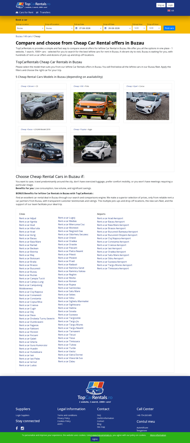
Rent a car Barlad (28, 245)
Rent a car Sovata (67, 311)
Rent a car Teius (66, 338)
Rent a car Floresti (28, 331)
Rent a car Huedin (28, 348)
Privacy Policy (63, 418)
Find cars (169, 28)
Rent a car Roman (67, 281)
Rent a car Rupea (67, 284)
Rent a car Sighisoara (69, 304)
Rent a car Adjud (27, 218)
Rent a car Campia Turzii (32, 278)
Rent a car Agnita (28, 221)
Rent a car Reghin (67, 274)
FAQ (99, 415)
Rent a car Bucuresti (29, 268)
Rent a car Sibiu (66, 297)
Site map (101, 427)
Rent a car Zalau (66, 361)
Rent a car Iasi (26, 355)
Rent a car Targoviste (69, 318)
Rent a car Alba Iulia (29, 228)
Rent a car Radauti (67, 264)
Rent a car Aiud (27, 225)
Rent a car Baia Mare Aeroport (113, 225)
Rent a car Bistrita (28, 251)
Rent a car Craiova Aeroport (111, 245)
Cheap (23, 86)
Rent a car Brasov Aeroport (111, 228)
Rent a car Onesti (67, 237)
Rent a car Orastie (67, 244)
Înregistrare (142, 430)
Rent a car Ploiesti (67, 257)
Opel (135, 86)
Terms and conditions (67, 415)
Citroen (31, 86)
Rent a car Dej (26, 311)
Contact (100, 421)
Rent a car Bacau (28, 238)
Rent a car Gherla (28, 341)
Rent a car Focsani (28, 335)
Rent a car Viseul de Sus (70, 358)
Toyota (83, 129)
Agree (95, 439)
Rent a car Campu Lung (31, 281)
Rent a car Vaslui (66, 351)
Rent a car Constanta (30, 298)
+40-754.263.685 (144, 415)
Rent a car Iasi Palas (29, 358)
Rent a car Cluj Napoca (31, 291)
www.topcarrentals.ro (102, 435)
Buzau (19, 36)
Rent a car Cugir (27, 308)
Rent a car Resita (67, 277)
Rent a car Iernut (28, 362)
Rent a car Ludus (28, 365)
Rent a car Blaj (26, 255)
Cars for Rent (26, 12)
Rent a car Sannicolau (69, 287)
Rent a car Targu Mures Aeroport (114, 265)
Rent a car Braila (27, 261)
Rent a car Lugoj (66, 217)
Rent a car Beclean (28, 248)
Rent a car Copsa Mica (30, 301)
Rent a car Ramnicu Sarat (71, 267)
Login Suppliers (22, 415)
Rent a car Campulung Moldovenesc (30, 287)
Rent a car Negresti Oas (70, 231)
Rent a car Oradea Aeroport (111, 251)
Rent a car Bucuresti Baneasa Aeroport (117, 231)
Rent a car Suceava (68, 314)
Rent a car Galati (27, 338)
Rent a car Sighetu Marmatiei (73, 301)
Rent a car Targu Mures (70, 324)
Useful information (105, 418)
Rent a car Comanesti (30, 295)
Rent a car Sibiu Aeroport (110, 258)
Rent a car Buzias (28, 275)
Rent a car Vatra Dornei (70, 354)
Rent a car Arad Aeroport (110, 218)
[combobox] (30, 28)
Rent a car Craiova (28, 305)
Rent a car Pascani (67, 247)
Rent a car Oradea (67, 241)
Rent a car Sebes (66, 294)
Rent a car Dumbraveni (31, 321)
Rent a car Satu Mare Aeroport (113, 255)
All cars (28, 36)
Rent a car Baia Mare (30, 241)
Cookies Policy (64, 421)
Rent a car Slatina (67, 307)
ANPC (60, 424)
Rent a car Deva (27, 315)
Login (170, 5)
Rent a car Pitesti (67, 254)
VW (82, 86)
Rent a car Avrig (27, 235)
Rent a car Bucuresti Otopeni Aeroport (117, 235)
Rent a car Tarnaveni (69, 331)
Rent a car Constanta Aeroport (113, 241)
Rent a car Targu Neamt (70, 328)
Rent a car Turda (67, 348)
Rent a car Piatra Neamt (70, 251)
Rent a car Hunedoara (30, 351)
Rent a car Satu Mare (69, 291)
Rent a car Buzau (28, 271)
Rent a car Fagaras (29, 325)
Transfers (44, 12)
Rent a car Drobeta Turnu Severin (37, 318)
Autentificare (142, 427)
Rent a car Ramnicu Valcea (71, 271)
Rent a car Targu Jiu (68, 321)
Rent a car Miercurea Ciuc (71, 224)
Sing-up (161, 5)
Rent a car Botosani (29, 258)
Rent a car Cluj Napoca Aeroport (114, 238)
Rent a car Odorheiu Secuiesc (73, 234)
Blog (99, 424)
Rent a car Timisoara (69, 341)
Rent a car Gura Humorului (33, 345)
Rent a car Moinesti (68, 227)
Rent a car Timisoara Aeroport (113, 268)
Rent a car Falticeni (29, 328)
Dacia (30, 129)
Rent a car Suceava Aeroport (112, 261)
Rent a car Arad (27, 231)
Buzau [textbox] (20, 28)
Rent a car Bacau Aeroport (111, 221)
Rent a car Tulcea (67, 344)
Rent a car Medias (67, 221)
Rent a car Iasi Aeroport (109, 248)
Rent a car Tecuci (67, 334)
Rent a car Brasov (28, 265)
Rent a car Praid (66, 261)
